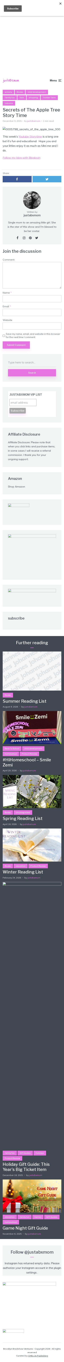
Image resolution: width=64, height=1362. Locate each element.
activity (8, 92)
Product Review (29, 754)
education (21, 866)
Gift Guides (25, 1153)
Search (32, 372)
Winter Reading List (23, 872)
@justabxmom (39, 1252)
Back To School (12, 748)
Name (7, 292)
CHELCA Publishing (38, 1355)
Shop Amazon (16, 486)
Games (37, 1217)
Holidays (40, 1153)
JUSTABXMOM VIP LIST (25, 394)
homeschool (11, 754)
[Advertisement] (32, 34)
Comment (8, 259)
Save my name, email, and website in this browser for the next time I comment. (33, 336)
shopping (33, 97)
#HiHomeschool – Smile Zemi (27, 762)
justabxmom (33, 121)
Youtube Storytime (30, 136)
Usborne (9, 103)
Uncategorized (23, 812)
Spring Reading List (22, 818)
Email (7, 306)
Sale (22, 97)
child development (37, 92)
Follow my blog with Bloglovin (21, 157)
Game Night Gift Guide (25, 1228)
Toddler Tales (49, 97)
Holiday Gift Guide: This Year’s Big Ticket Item (26, 1167)
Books (20, 92)
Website (7, 320)
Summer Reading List (24, 701)
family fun (10, 97)
